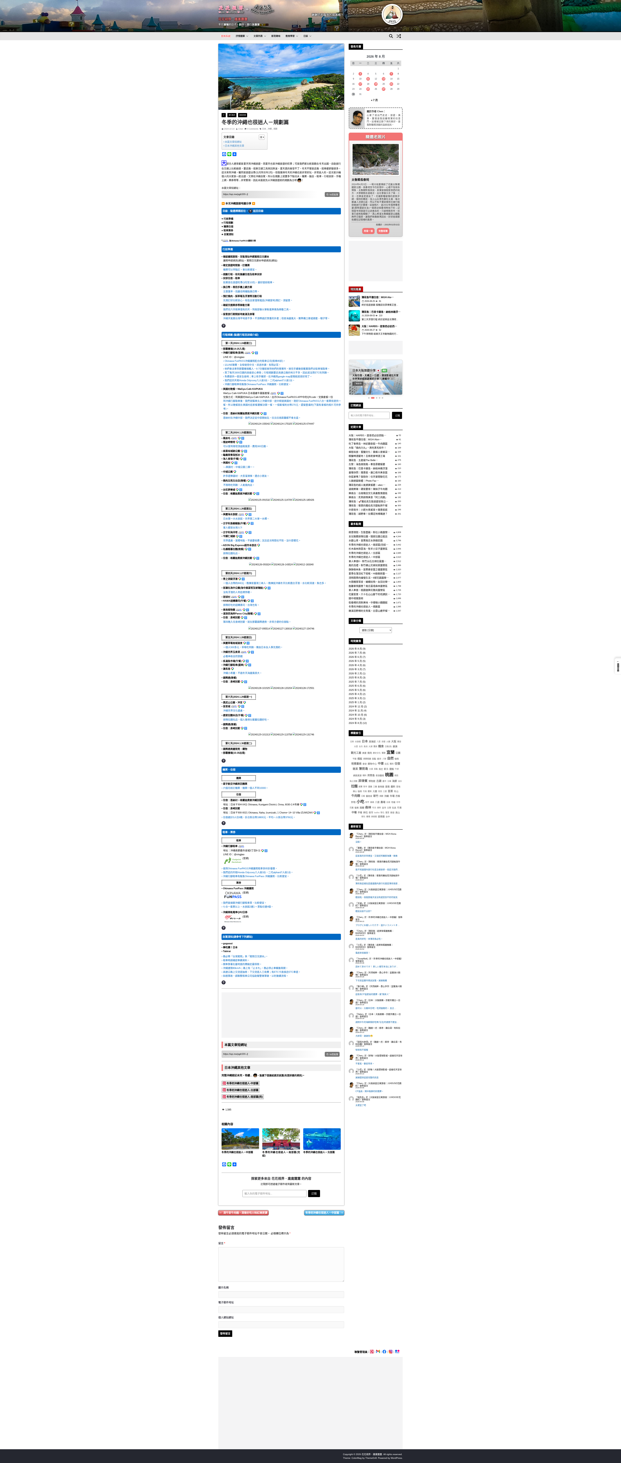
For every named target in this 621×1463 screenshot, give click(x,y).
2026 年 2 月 (355, 652)
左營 (389, 787)
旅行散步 (232, 115)
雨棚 (362, 787)
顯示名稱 (223, 1287)
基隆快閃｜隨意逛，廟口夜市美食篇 (368, 452)
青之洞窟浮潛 (230, 578)
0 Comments (252, 129)
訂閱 (314, 1193)
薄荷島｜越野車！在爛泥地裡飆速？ (368, 493)
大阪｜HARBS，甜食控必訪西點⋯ (367, 415)
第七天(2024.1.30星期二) (238, 743)
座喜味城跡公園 (231, 451)
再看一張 (368, 210)
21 (391, 84)
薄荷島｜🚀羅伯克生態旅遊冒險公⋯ (368, 481)
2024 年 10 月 (356, 694)
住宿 (397, 743)
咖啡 (360, 771)
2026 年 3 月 (355, 648)
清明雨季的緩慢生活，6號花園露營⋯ (369, 557)
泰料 (379, 787)
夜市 (371, 792)
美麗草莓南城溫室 (232, 643)
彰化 (382, 792)
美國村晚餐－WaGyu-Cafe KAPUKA (243, 389)
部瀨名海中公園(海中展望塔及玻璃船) (243, 587)
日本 (264, 129)
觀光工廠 (356, 732)
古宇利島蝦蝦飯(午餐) (234, 523)
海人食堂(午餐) (231, 458)
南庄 (381, 748)
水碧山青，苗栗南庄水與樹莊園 (366, 520)
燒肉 (369, 732)
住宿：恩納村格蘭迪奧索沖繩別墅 (241, 413)
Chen (240, 129)
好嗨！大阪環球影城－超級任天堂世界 (378, 1036)
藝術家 (369, 775)
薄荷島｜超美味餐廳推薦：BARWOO (374, 911)
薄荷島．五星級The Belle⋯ (363, 439)
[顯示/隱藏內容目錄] (260, 137)
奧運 (364, 732)
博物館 (372, 760)
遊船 (391, 748)
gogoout (228, 943)
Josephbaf (362, 938)
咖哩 (397, 738)
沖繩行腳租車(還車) (233, 664)
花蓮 (352, 787)
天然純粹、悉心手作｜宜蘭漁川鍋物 (377, 953)
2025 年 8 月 (355, 657)
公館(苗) (388, 726)
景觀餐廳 (367, 738)
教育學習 (290, 36)
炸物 (353, 781)
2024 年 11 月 (356, 690)
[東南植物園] (303, 628)
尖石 (387, 743)
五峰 (389, 761)
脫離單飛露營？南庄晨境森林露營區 (368, 565)
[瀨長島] (303, 687)
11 (368, 79)
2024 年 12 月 (356, 686)
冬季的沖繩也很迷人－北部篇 (319, 1152)
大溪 (371, 748)
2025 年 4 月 (355, 673)
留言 (221, 1243)
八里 (379, 721)
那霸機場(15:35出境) (234, 752)
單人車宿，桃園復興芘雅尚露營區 (367, 569)
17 (360, 84)
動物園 (381, 766)
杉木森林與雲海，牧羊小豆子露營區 (368, 528)
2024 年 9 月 (355, 698)
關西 (392, 743)
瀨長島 (226, 668)
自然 (390, 738)
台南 (388, 781)
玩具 (394, 787)
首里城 (226, 706)
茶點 (376, 748)
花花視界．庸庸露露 (232, 19)
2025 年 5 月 (355, 669)
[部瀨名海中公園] (259, 628)
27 (383, 89)
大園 (375, 771)
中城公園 (228, 471)
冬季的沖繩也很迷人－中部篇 (237, 1152)
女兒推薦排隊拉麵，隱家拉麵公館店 (368, 516)
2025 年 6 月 (355, 665)
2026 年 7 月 (355, 632)
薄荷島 (363, 748)
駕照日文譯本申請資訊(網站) (262, 260)
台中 (388, 796)
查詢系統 (226, 36)
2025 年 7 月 (355, 661)
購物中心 (372, 743)
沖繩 (270, 129)
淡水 (400, 761)
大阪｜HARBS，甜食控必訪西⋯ (379, 305)
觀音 (399, 721)
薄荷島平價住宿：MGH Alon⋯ (365, 419)
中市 (398, 781)
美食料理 (242, 115)
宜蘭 (391, 731)
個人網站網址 (226, 1317)
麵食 (381, 725)
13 (383, 79)
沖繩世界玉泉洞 (231, 652)
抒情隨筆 (240, 36)
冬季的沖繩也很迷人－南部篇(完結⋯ (368, 524)
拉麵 (354, 765)
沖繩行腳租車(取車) (233, 352)
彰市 (365, 766)
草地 (398, 766)
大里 (356, 726)
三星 (385, 771)
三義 (375, 766)
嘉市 (384, 761)
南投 (396, 755)
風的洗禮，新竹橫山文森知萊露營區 (368, 545)
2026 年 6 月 (355, 636)
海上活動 (353, 761)
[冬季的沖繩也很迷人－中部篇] (240, 1139)
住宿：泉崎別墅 (231, 617)
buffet (377, 792)
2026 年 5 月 (355, 640)
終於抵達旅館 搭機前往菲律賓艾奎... (380, 284)
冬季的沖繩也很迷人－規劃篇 (364, 586)
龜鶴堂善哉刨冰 (231, 454)
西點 (374, 738)
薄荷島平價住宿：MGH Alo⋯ (378, 276)
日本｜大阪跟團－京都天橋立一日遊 (377, 980)
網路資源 (357, 755)
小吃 (360, 781)
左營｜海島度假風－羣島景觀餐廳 (367, 444)
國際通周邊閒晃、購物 (235, 749)
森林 (368, 787)
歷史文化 (377, 732)
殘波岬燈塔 (229, 442)
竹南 (365, 771)
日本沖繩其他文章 (234, 145)
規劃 (275, 129)
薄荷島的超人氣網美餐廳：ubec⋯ (367, 464)
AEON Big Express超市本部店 (239, 545)
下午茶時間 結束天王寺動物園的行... (380, 313)
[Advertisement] (281, 1015)
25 (368, 89)
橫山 (355, 771)
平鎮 (354, 738)
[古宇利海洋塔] (282, 564)
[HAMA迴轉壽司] (281, 628)
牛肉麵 (355, 775)
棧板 (359, 738)
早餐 (360, 792)
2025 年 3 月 (355, 677)
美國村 (226, 462)
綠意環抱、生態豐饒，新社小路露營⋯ (369, 512)
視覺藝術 (356, 743)
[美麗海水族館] (260, 564)
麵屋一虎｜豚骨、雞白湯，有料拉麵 (377, 1008)
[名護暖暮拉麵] (303, 564)
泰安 (365, 743)
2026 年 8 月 (355, 628)
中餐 (354, 791)
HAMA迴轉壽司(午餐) (235, 600)
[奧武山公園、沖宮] (259, 734)
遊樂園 (381, 796)
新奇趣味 (275, 36)
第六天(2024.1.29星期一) (238, 696)
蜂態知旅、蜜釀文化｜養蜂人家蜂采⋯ (369, 431)
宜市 (384, 787)
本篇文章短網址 (233, 141)
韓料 (364, 755)
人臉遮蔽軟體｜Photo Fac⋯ (364, 460)
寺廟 (393, 781)
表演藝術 (380, 755)
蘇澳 (395, 726)
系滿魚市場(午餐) (232, 661)
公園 (398, 732)
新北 (386, 748)
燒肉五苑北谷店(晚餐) (234, 480)
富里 (387, 792)
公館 (363, 775)
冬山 (396, 771)
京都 (383, 721)
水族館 (358, 721)
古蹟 (378, 760)
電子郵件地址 (226, 1302)
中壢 (381, 743)
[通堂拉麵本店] (303, 734)
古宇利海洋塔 (230, 532)
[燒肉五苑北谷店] (303, 499)
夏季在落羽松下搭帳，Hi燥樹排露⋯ (368, 553)
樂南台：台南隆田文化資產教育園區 (368, 472)
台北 (361, 726)
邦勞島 (371, 754)
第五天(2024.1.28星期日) (238, 637)
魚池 (366, 726)
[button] (246, 36)
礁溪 (355, 748)
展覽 (360, 766)
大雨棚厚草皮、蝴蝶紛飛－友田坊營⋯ (369, 561)
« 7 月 (374, 100)
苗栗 (390, 770)
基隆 (387, 766)
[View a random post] (399, 36)
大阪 (393, 721)
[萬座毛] (259, 499)
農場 (383, 781)
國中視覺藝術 (356, 578)
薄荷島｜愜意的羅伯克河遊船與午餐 (368, 485)
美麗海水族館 (230, 514)
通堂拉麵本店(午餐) (233, 715)
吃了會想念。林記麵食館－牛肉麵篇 (368, 423)
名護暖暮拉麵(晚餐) (233, 549)
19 (376, 84)
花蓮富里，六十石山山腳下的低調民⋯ (369, 574)
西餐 (398, 775)
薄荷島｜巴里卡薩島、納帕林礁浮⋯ (381, 291)
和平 (367, 781)
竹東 (399, 787)
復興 (356, 787)
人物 (384, 738)
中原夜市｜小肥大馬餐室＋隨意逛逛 (368, 489)
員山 (397, 792)
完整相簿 (383, 210)
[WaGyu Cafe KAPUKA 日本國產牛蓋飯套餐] (281, 423)
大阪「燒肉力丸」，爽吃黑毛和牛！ (367, 427)
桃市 (379, 738)
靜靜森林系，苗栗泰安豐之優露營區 (368, 549)
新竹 (375, 775)
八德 (377, 781)
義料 (393, 766)
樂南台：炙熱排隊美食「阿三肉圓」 (368, 477)
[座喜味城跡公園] (281, 499)
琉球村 (226, 596)
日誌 (305, 36)
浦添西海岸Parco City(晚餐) (238, 613)
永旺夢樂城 (229, 489)
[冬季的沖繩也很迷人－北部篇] (322, 1139)
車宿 (392, 792)
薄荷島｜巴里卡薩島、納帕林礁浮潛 (368, 448)
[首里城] (281, 734)
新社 (363, 796)
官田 (380, 771)
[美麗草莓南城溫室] (259, 687)
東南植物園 (229, 609)
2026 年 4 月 (355, 644)
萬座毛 (226, 438)
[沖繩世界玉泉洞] (281, 687)
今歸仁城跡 (229, 536)
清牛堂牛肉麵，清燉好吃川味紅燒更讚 (245, 1212)
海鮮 (394, 760)
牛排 (397, 748)
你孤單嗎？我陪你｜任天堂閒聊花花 (368, 456)
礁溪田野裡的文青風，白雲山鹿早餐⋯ (369, 590)
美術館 (374, 796)
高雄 (372, 781)
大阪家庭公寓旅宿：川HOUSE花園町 (378, 870)
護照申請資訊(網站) (233, 260)
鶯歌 (384, 732)
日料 (352, 721)
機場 (368, 796)
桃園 (389, 754)
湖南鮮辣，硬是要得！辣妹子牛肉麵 (368, 468)
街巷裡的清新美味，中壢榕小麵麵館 (368, 582)
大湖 (370, 726)
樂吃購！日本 (230, 947)
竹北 (374, 787)
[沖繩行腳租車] (259, 423)
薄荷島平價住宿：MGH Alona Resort (375, 814)
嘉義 (370, 766)
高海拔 (372, 721)
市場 (392, 775)
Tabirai (227, 951)
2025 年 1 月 (355, 681)
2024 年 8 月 (355, 702)
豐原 (375, 726)
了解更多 (358, 363)
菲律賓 (363, 760)
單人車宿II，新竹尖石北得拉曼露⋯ (367, 541)
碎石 (365, 791)
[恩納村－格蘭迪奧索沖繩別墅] (303, 423)
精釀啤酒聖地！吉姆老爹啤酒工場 (367, 435)
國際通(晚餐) (230, 677)
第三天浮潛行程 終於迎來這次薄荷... (380, 298)
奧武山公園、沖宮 (232, 702)
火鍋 (388, 721)
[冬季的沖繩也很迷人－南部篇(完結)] (281, 1139)
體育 (370, 771)
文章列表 (258, 36)
